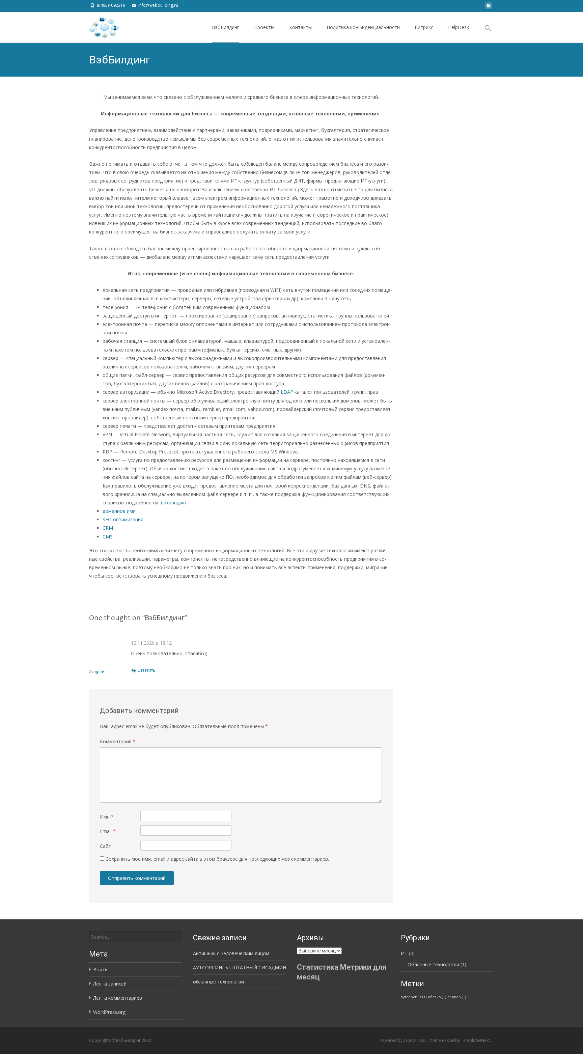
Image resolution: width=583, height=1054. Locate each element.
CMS (108, 536)
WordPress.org (109, 1012)
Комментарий (118, 741)
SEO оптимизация (123, 519)
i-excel (448, 1040)
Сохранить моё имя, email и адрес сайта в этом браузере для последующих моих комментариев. (217, 859)
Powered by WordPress (403, 1040)
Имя (107, 816)
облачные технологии (218, 981)
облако (437, 997)
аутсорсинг (413, 997)
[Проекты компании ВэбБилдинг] (98, 25)
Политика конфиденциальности (363, 27)
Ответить (146, 670)
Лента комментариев (117, 998)
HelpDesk (458, 27)
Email (108, 831)
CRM (108, 528)
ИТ (404, 953)
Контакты (300, 27)
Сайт (105, 846)
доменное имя (119, 511)
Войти (100, 969)
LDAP (287, 392)
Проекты (264, 27)
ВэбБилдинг (225, 27)
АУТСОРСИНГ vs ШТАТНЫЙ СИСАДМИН (239, 967)
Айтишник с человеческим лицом (231, 953)
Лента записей (110, 983)
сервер (456, 997)
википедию (173, 502)
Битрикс (424, 27)
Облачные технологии (433, 964)
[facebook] (488, 7)
